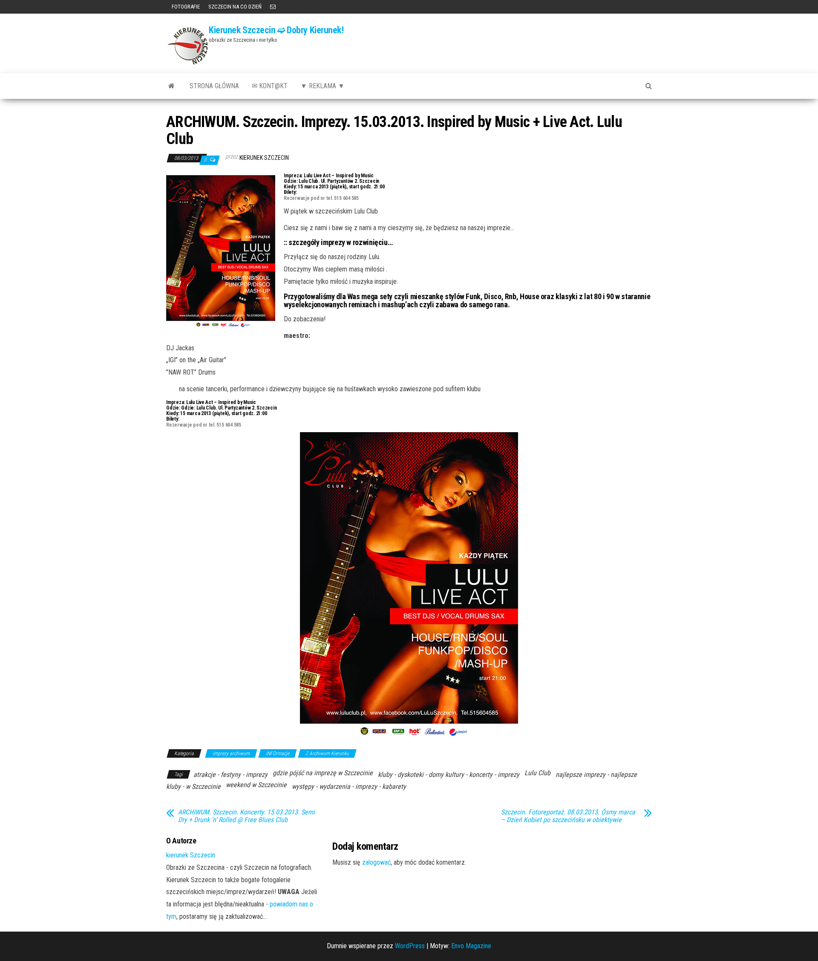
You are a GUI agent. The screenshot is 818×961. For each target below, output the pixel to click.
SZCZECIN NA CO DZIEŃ (235, 6)
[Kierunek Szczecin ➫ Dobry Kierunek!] (171, 86)
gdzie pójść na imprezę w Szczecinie (323, 773)
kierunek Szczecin (264, 157)
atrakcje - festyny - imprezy (230, 775)
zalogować (376, 862)
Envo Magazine (471, 946)
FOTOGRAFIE (185, 6)
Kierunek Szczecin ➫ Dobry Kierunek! (276, 30)
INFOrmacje (277, 753)
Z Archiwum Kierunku (327, 753)
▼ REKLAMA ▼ (322, 86)
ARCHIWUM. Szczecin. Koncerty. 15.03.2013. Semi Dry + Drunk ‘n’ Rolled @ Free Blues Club (246, 816)
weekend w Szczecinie (256, 785)
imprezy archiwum (231, 753)
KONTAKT (273, 7)
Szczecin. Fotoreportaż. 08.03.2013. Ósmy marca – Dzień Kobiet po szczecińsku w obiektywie (568, 816)
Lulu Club (537, 773)
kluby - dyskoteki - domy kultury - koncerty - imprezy (448, 775)
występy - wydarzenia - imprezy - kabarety (349, 786)
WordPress (410, 946)
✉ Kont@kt (270, 86)
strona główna (214, 86)
